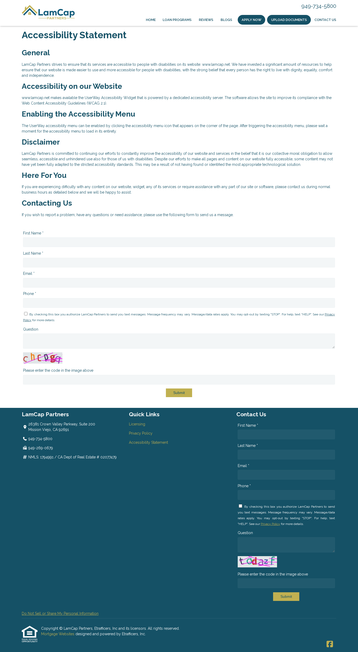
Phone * (29, 294)
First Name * (33, 233)
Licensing (137, 424)
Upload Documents (289, 20)
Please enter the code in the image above (58, 370)
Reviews (206, 20)
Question (30, 329)
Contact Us (325, 20)
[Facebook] (329, 644)
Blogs (226, 20)
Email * (29, 273)
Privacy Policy (141, 433)
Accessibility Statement (148, 442)
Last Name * (33, 253)
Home (151, 20)
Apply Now (251, 20)
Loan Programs (177, 20)
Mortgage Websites (58, 634)
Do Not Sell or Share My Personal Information (60, 613)
